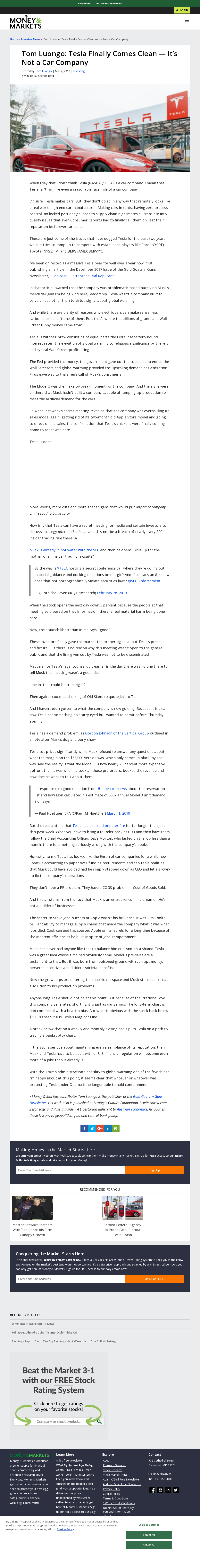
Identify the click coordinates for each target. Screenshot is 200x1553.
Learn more (31, 1503)
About (107, 1460)
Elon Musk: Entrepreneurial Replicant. (83, 275)
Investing (79, 71)
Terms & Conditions (115, 1498)
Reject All (149, 1535)
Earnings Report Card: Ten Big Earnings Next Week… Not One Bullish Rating (64, 1341)
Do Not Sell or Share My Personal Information (118, 1509)
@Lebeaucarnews (112, 788)
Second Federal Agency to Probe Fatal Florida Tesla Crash (122, 1230)
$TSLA (62, 568)
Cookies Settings (148, 1524)
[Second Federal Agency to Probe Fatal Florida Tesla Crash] (122, 1208)
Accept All (149, 1545)
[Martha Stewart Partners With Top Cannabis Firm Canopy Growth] (32, 1208)
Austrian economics (132, 1109)
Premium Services (114, 1465)
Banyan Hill (84, 3)
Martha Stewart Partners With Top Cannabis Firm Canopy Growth (32, 1230)
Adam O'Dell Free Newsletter (121, 1479)
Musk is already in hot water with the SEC (64, 550)
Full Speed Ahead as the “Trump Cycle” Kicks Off (44, 1332)
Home (14, 39)
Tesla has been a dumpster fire (98, 825)
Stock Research (112, 1470)
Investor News (30, 39)
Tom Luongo (43, 71)
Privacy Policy (111, 1489)
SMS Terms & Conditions (119, 1503)
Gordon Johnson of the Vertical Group (117, 733)
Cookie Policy (111, 1494)
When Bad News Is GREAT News (33, 1324)
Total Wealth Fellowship (108, 3)
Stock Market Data (115, 1475)
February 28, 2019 (112, 592)
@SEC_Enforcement (144, 581)
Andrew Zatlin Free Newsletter (122, 1484)
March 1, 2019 (118, 813)
